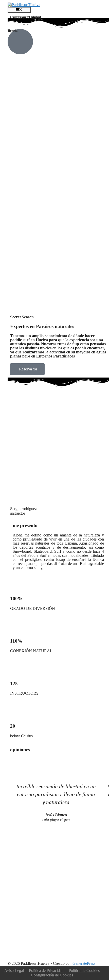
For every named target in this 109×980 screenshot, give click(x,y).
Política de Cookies (84, 970)
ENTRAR (30, 114)
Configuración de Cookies (52, 975)
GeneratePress (83, 963)
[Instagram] (44, 951)
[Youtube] (30, 951)
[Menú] (19, 10)
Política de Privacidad (46, 970)
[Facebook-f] (16, 951)
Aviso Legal (14, 970)
